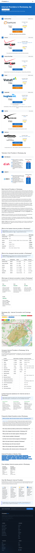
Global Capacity (6, 373)
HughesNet (4, 246)
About (19, 542)
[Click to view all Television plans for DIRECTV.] (7, 179)
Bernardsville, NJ (24, 458)
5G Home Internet (4, 528)
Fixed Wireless (4, 532)
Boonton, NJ (24, 456)
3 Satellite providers (11, 317)
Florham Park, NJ (14, 458)
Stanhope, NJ (22, 457)
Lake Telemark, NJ (9, 456)
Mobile (27, 42)
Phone (29, 42)
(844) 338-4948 (17, 50)
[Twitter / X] (21, 550)
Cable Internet (4, 529)
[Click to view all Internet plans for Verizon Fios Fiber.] (10, 61)
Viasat (3, 244)
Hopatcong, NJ (9, 457)
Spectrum (19, 529)
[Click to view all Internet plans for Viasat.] (10, 78)
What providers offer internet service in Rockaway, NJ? (15, 449)
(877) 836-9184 (17, 124)
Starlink (3, 242)
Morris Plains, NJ (4, 456)
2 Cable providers (29, 315)
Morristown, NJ (29, 456)
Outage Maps (3, 548)
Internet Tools (3, 544)
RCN (18, 535)
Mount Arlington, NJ (19, 456)
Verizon (3, 240)
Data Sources (3, 547)
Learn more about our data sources (24, 503)
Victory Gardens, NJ (4, 455)
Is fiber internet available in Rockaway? (11, 436)
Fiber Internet (3, 526)
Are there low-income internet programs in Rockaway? (14, 438)
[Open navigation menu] (33, 1)
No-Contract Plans (4, 535)
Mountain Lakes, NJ (25, 455)
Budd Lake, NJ (30, 458)
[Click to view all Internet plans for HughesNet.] (10, 95)
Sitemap (3, 550)
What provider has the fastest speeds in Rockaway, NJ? (15, 433)
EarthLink (19, 525)
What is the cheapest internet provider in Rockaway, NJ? (15, 431)
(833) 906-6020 (17, 29)
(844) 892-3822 (28, 166)
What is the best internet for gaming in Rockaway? (14, 441)
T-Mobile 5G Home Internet (8, 380)
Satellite (23, 79)
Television (23, 42)
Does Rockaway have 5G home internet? (11, 444)
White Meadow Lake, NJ (11, 455)
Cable (23, 136)
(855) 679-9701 (17, 69)
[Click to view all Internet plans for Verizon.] (10, 42)
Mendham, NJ (13, 457)
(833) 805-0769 (17, 85)
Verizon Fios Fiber (5, 238)
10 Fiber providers (23, 315)
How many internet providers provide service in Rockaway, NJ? (16, 428)
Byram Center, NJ (4, 458)
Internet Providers (4, 525)
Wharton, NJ (20, 455)
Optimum (3, 247)
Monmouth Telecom (7, 377)
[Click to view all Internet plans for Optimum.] (10, 135)
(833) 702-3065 (17, 142)
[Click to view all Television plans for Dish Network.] (7, 163)
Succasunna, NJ (4, 457)
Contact (19, 545)
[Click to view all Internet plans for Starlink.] (10, 115)
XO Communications (7, 388)
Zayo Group (6, 386)
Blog (2, 542)
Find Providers (30, 508)
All (8, 319)
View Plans (17, 31)
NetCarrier (5, 384)
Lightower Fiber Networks (8, 379)
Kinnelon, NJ (26, 457)
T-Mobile (19, 533)
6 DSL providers (4, 317)
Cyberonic (5, 367)
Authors (19, 544)
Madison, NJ (9, 458)
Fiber (25, 23)
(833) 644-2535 (17, 102)
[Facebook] (19, 550)
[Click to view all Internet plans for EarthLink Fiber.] (10, 22)
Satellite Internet (4, 533)
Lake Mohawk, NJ (19, 458)
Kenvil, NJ (14, 456)
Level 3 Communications (8, 382)
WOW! (19, 536)
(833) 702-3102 (28, 181)
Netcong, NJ (18, 457)
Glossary (3, 545)
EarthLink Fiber (4, 236)
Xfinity (19, 526)
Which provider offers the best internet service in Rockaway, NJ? (17, 418)
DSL (20, 42)
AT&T (19, 528)
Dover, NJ (16, 455)
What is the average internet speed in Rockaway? (13, 446)
